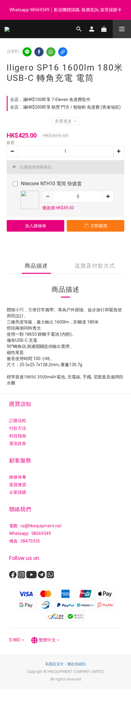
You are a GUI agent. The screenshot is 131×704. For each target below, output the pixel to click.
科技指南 (17, 435)
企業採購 (17, 492)
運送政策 (17, 443)
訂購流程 (17, 420)
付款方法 (17, 428)
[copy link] (62, 51)
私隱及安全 (54, 664)
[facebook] (39, 51)
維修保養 (17, 477)
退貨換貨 (17, 484)
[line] (27, 51)
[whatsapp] (50, 51)
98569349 (41, 533)
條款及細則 (76, 664)
